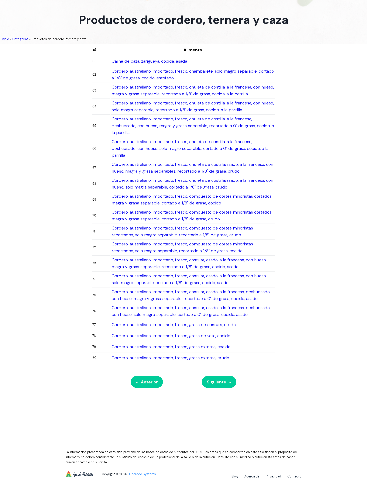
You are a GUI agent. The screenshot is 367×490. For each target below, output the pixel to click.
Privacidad (273, 476)
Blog (234, 476)
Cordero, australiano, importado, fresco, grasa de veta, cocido (171, 335)
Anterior (149, 382)
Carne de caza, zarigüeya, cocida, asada (149, 61)
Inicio (5, 39)
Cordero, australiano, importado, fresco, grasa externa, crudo (170, 357)
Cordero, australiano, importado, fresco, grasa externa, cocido (171, 346)
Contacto (294, 476)
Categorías (20, 39)
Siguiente (216, 382)
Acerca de (252, 476)
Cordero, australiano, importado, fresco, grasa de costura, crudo (174, 324)
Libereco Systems (142, 474)
